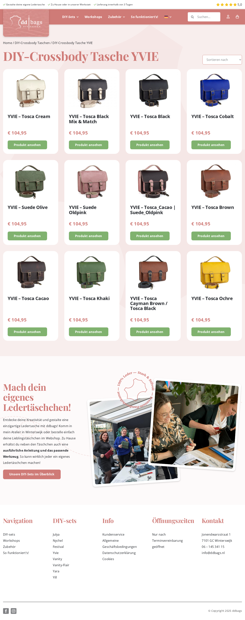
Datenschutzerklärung (119, 553)
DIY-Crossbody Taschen (32, 43)
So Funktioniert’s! (16, 553)
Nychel (58, 540)
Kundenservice (113, 534)
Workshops (11, 540)
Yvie (56, 553)
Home (7, 43)
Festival (58, 547)
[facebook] (6, 611)
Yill (55, 577)
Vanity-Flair (61, 565)
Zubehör (9, 547)
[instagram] (13, 611)
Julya (56, 534)
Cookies (108, 559)
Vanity (57, 559)
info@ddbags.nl (213, 553)
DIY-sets (9, 534)
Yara (56, 571)
